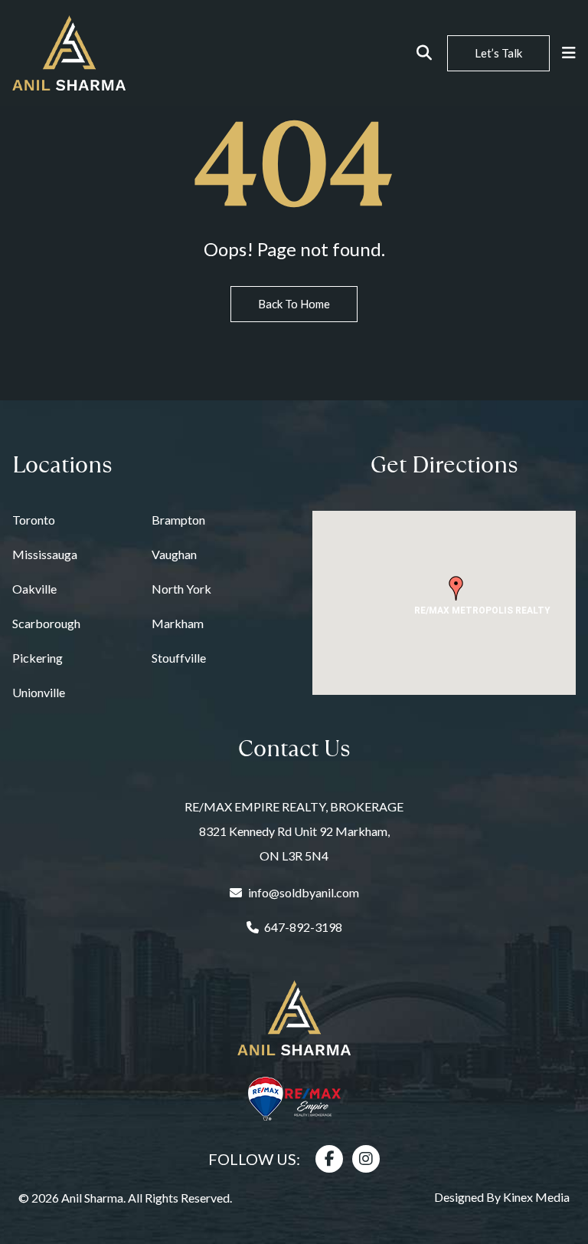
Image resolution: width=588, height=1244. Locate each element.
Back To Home (294, 304)
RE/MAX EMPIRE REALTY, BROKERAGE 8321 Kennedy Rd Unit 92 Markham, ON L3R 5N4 (294, 831)
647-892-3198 (303, 927)
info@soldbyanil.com (303, 892)
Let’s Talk (498, 53)
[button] (456, 588)
